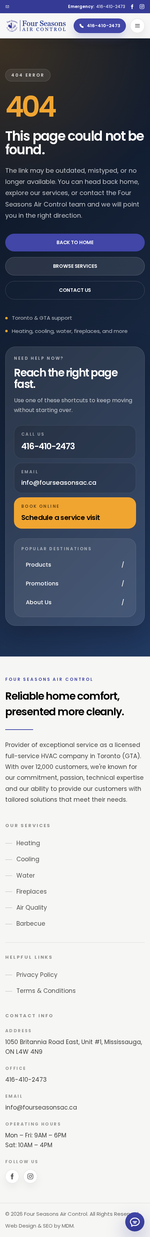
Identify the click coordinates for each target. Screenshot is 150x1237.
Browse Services (75, 266)
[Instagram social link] (142, 6)
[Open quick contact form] (134, 1221)
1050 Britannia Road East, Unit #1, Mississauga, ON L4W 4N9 (73, 1047)
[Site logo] (36, 25)
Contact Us (75, 290)
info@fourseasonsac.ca (41, 1107)
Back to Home (75, 242)
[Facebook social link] (132, 6)
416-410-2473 (26, 1079)
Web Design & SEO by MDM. (40, 1225)
